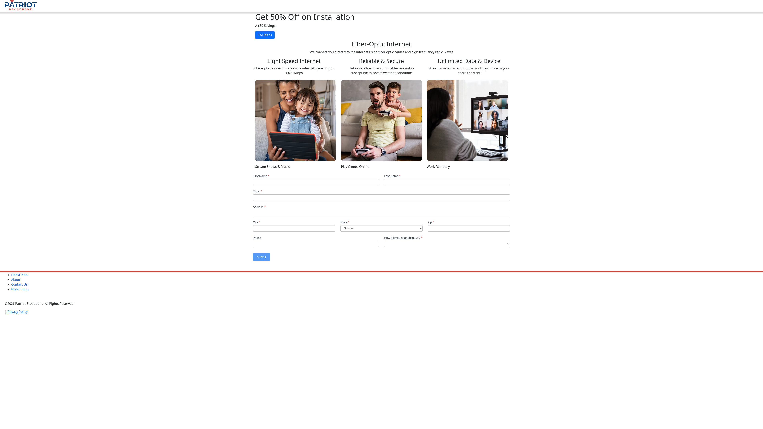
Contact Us (19, 284)
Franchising (20, 289)
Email (257, 191)
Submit (261, 257)
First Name (261, 176)
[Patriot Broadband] (21, 6)
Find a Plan (19, 275)
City (256, 222)
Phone (257, 237)
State (344, 222)
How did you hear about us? (403, 237)
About (15, 279)
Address (259, 207)
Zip (431, 222)
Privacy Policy (17, 311)
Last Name (392, 176)
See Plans (265, 35)
